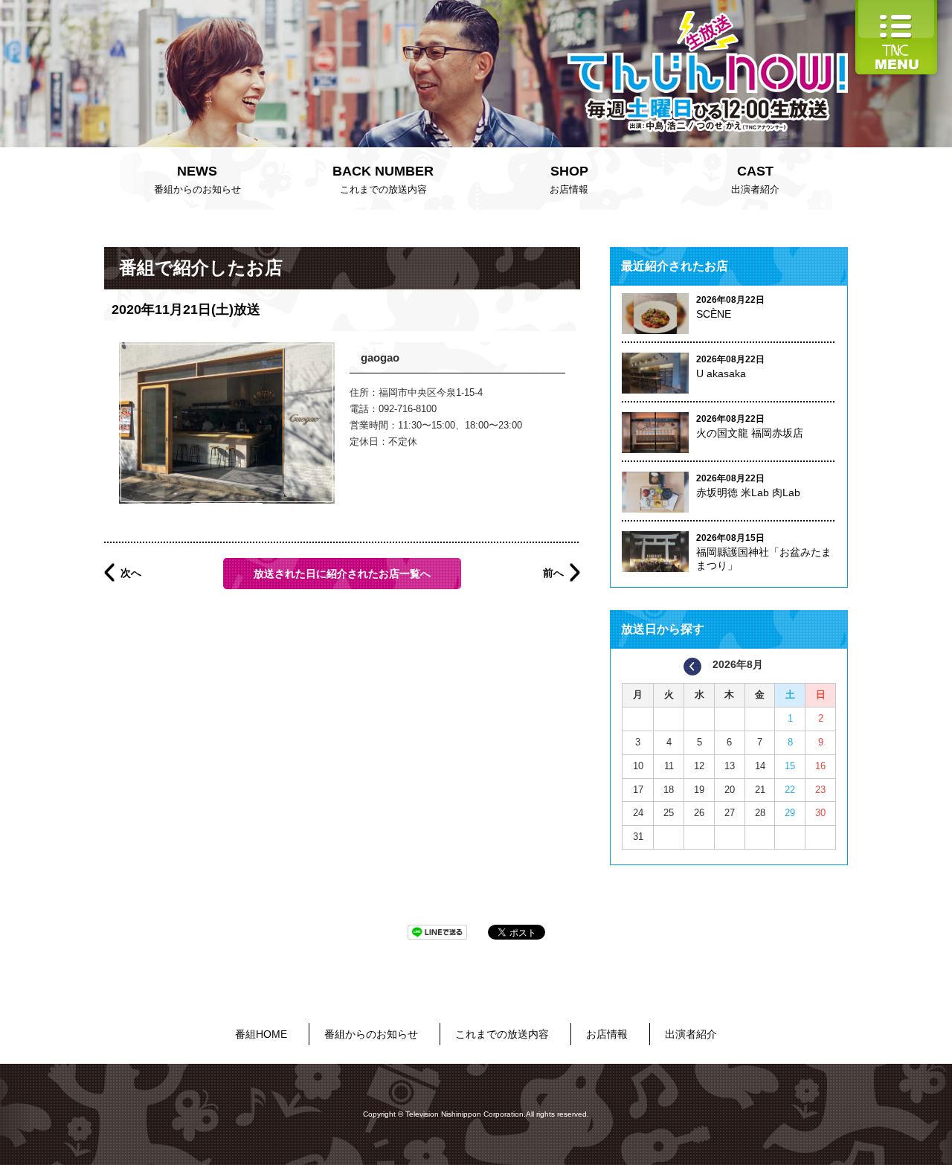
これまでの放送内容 (383, 179)
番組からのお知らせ (197, 179)
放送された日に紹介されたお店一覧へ (342, 574)
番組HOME (261, 1034)
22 (790, 789)
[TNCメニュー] (896, 7)
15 (790, 765)
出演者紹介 (755, 179)
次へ (130, 573)
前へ (553, 573)
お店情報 (569, 179)
